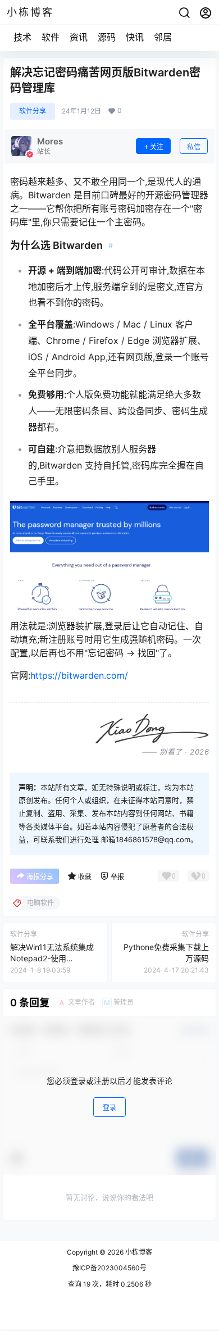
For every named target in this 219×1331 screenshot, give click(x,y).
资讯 (79, 37)
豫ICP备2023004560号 (109, 1268)
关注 (156, 147)
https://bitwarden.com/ (79, 675)
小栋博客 (138, 1252)
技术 (22, 37)
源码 (107, 37)
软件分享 (32, 111)
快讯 (135, 37)
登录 (109, 1107)
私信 (193, 147)
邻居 (163, 37)
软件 (51, 37)
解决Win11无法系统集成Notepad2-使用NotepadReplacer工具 (52, 958)
